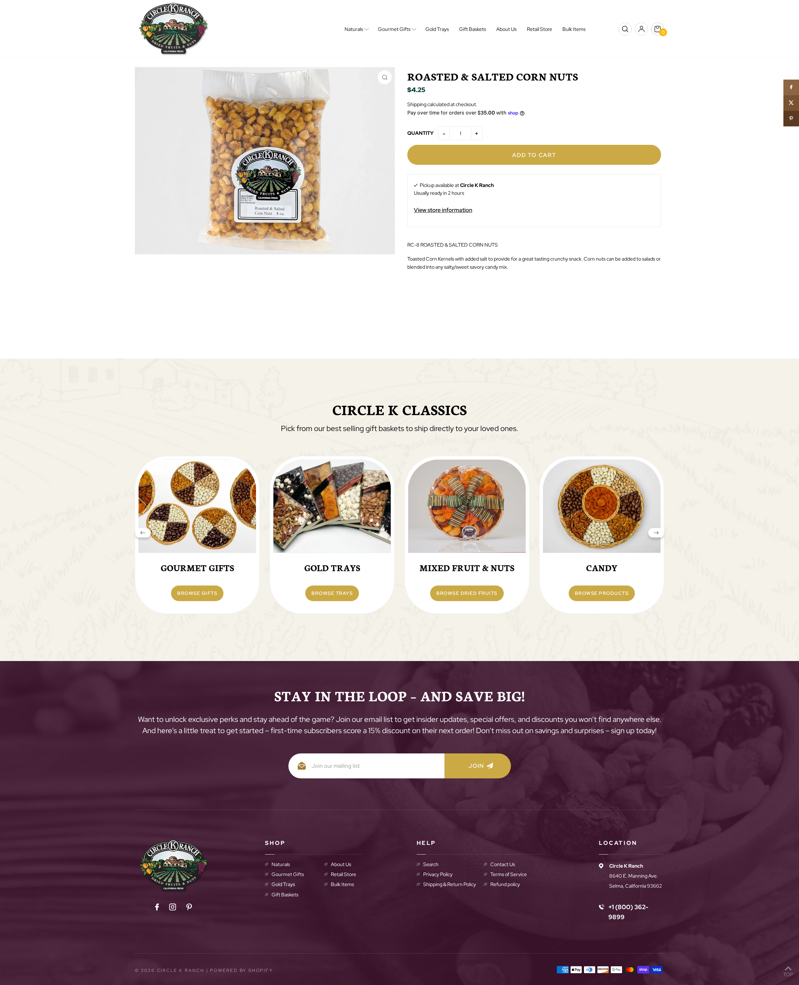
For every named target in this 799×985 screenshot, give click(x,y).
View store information (443, 209)
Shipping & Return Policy (449, 884)
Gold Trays (283, 884)
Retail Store (343, 874)
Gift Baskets (285, 894)
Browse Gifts (197, 593)
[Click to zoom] (385, 77)
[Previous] (143, 535)
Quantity (420, 133)
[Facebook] (157, 908)
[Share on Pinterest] (791, 118)
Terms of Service (508, 874)
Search (431, 864)
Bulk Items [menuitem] (574, 29)
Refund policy (505, 884)
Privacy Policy (438, 874)
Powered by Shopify (241, 970)
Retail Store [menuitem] (539, 29)
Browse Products (602, 593)
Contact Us (502, 864)
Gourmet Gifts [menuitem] (394, 29)
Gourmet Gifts (288, 874)
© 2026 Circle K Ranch (169, 970)
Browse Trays (332, 593)
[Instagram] (172, 908)
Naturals (281, 864)
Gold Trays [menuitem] (437, 29)
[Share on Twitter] (791, 103)
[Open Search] (625, 29)
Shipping (416, 104)
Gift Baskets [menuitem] (472, 29)
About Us (341, 864)
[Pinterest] (189, 908)
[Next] (656, 535)
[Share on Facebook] (791, 87)
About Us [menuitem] (506, 29)
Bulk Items (342, 884)
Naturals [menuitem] (354, 29)
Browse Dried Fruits (467, 593)
